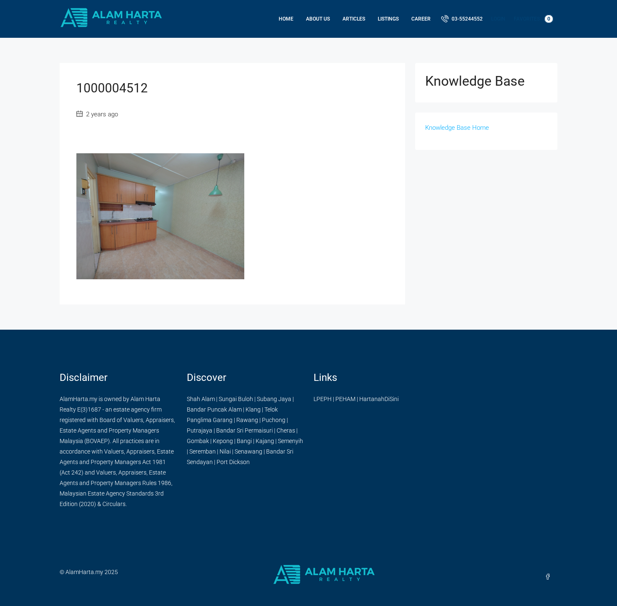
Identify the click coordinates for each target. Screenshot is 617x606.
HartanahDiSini (379, 399)
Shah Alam (201, 399)
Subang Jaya (274, 399)
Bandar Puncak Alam (214, 409)
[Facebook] (549, 577)
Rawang (247, 420)
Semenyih (290, 441)
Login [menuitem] (498, 19)
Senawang (248, 451)
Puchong (273, 420)
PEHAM (345, 399)
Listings (388, 19)
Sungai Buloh (236, 399)
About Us (318, 19)
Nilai (225, 451)
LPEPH (323, 399)
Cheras (286, 430)
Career (421, 19)
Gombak (198, 441)
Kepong (223, 441)
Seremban (202, 451)
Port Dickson (233, 462)
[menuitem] (462, 19)
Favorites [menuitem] (532, 19)
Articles (353, 19)
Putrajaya (199, 430)
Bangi (244, 441)
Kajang (265, 441)
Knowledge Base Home (457, 127)
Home (286, 19)
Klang (253, 409)
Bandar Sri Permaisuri (244, 430)
